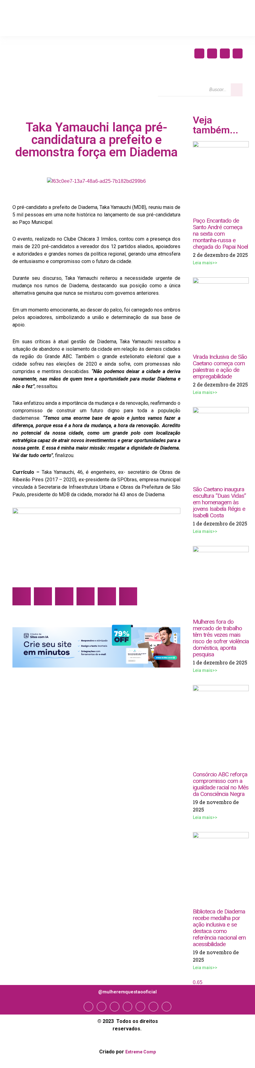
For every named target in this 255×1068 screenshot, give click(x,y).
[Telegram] (140, 1006)
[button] (21, 596)
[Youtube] (238, 53)
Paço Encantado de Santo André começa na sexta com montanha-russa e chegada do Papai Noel (220, 233)
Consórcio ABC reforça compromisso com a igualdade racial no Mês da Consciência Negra (220, 784)
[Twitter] (225, 53)
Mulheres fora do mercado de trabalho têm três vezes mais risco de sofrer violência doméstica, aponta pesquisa (221, 638)
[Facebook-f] (199, 53)
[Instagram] (212, 53)
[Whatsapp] (153, 1006)
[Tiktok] (166, 1006)
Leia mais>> (205, 262)
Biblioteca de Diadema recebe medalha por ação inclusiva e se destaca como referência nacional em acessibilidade (219, 928)
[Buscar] (237, 89)
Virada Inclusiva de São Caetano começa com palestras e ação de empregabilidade (220, 366)
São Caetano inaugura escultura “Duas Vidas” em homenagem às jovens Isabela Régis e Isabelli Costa (219, 502)
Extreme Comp (140, 1051)
